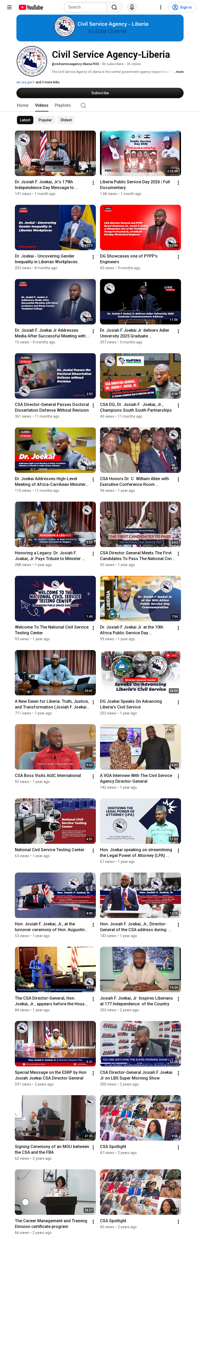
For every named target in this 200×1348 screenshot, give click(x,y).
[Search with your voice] (132, 7)
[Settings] (161, 7)
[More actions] (93, 183)
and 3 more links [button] (48, 82)
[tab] (22, 105)
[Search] (114, 7)
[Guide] (9, 7)
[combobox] (86, 7)
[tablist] (100, 105)
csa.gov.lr (27, 82)
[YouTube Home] (31, 7)
